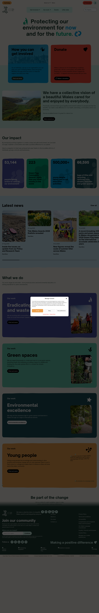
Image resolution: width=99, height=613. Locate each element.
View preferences (61, 310)
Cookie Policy (46, 314)
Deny (49, 310)
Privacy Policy (52, 314)
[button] (66, 298)
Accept (37, 310)
